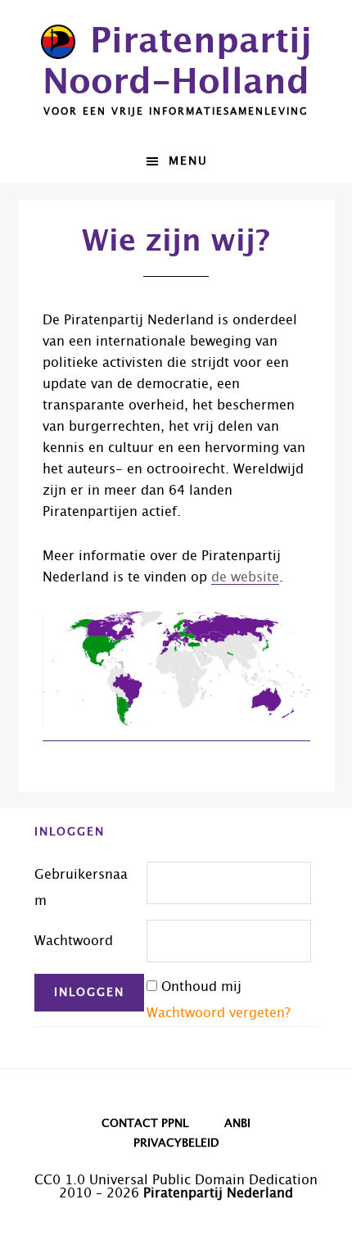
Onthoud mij (201, 986)
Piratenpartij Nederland (218, 1193)
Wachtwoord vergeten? (219, 1013)
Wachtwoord (73, 941)
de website (245, 577)
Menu (188, 161)
